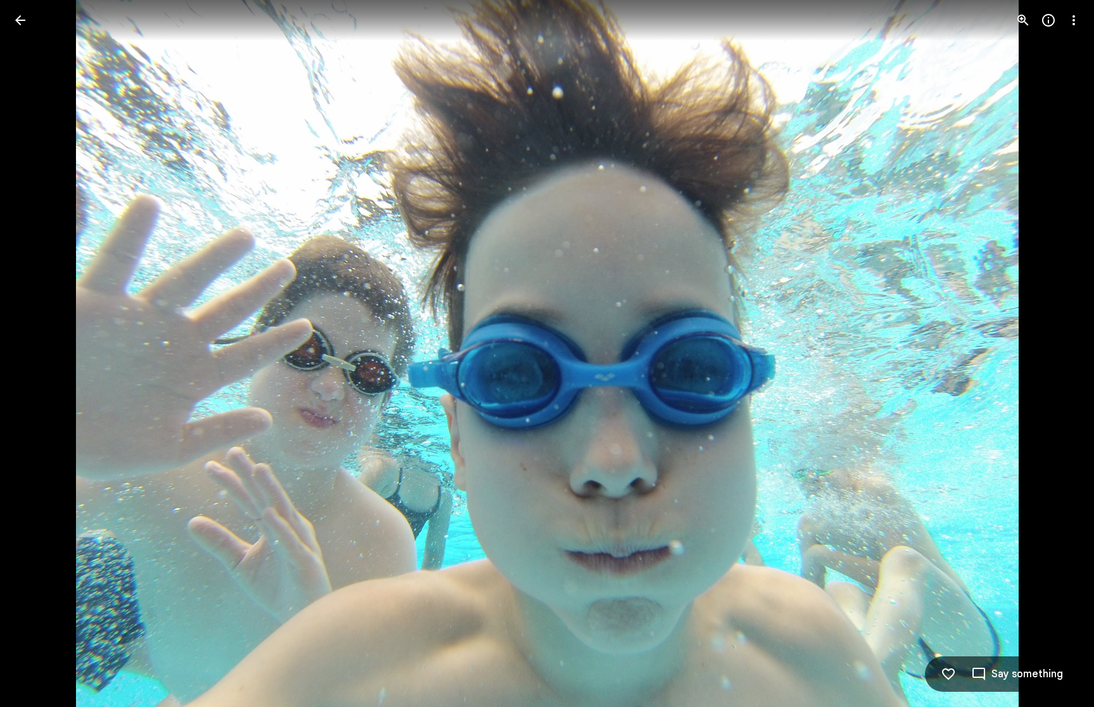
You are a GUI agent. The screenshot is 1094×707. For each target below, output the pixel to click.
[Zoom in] (1023, 20)
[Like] (948, 674)
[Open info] (1048, 20)
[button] (35, 354)
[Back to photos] (20, 20)
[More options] (1073, 20)
